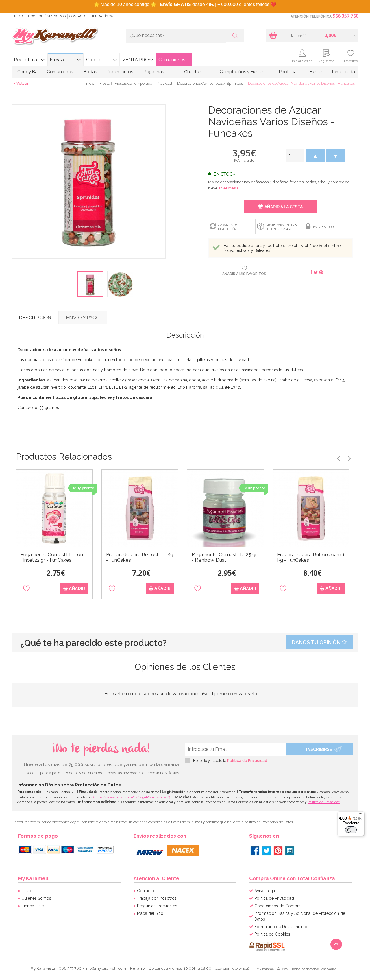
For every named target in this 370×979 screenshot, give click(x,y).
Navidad (165, 83)
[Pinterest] (278, 850)
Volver (22, 83)
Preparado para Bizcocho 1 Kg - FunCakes (139, 557)
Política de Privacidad (247, 760)
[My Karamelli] (55, 36)
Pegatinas (154, 71)
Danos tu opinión (317, 642)
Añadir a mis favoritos (244, 274)
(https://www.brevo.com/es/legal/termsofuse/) (131, 797)
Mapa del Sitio (150, 913)
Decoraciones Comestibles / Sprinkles (210, 83)
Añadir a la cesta (283, 206)
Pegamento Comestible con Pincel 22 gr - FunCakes (52, 557)
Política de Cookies (272, 934)
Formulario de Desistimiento (280, 926)
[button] (315, 155)
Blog (31, 16)
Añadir (76, 588)
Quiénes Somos (52, 16)
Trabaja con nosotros (157, 898)
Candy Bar (28, 71)
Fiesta (57, 59)
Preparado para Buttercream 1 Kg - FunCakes (311, 557)
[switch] (351, 829)
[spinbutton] (295, 155)
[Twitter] (266, 850)
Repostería (25, 59)
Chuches (193, 71)
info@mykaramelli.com (105, 968)
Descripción (35, 317)
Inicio (18, 16)
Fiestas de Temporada (332, 71)
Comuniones (171, 59)
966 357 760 (345, 16)
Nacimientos (120, 71)
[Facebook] (255, 850)
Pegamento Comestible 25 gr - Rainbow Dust (224, 557)
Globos (94, 59)
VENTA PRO (135, 59)
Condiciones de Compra (277, 906)
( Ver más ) (228, 188)
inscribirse (319, 749)
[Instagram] (289, 850)
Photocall (289, 71)
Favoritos (351, 61)
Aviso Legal (265, 890)
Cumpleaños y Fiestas (242, 71)
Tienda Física (101, 16)
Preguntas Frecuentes (157, 906)
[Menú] (360, 814)
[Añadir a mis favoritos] (26, 589)
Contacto (77, 16)
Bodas (90, 71)
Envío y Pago (83, 317)
